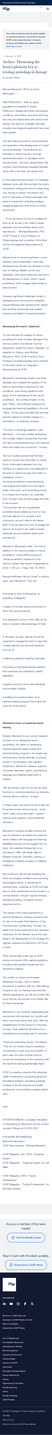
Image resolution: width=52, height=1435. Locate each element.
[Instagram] (20, 1304)
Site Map (6, 1415)
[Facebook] (27, 1304)
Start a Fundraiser (10, 1324)
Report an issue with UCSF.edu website (19, 1424)
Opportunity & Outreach (13, 1383)
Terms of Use (8, 1420)
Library (6, 1379)
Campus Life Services (12, 1354)
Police (5, 1391)
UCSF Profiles (9, 1399)
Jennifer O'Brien (13, 78)
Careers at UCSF (10, 1363)
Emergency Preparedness (14, 1371)
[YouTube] (13, 1304)
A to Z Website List (11, 1338)
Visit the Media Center (28, 1237)
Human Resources (11, 1375)
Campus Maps (9, 1359)
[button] (41, 7)
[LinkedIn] (6, 1304)
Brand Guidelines (10, 1350)
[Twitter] (34, 1304)
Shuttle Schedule (10, 1395)
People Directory (10, 1387)
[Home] (6, 8)
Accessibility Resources (13, 1342)
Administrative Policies (12, 1346)
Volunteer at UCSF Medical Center (18, 1320)
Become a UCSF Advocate (14, 1315)
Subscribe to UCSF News (28, 1264)
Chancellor (7, 1367)
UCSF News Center (14, 46)
